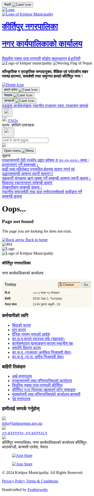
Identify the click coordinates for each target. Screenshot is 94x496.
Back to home (36, 240)
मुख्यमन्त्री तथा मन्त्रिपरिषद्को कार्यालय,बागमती (46, 394)
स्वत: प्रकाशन (68, 106)
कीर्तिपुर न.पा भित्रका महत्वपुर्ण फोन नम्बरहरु (43, 390)
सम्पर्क (83, 106)
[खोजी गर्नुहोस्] (7, 112)
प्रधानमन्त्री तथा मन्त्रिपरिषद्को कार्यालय (42, 381)
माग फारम (19, 330)
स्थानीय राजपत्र (45, 106)
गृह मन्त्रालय (21, 399)
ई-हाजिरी (74, 58)
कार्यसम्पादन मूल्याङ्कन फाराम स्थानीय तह (42, 343)
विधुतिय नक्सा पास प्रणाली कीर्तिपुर (37, 385)
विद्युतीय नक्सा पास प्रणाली (21, 58)
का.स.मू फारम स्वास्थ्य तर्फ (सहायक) (38, 339)
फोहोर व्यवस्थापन (54, 58)
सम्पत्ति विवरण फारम (26, 348)
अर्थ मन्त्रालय (22, 376)
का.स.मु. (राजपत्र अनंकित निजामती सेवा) (41, 352)
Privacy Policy (14, 481)
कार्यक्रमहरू (23, 106)
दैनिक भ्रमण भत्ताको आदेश (31, 334)
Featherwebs (38, 489)
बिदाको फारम (21, 325)
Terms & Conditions (42, 481)
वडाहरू (8, 106)
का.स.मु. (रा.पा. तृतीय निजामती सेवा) (38, 357)
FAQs (12, 120)
